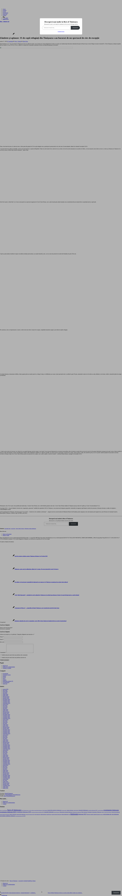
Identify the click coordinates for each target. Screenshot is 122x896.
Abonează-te (75, 27)
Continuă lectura (61, 31)
